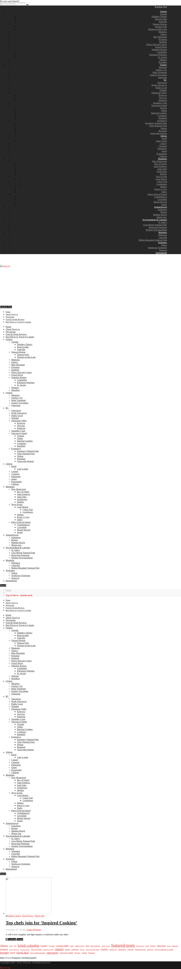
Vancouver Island (159, 105)
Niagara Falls (161, 27)
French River (161, 47)
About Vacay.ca (12, 314)
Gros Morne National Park (155, 225)
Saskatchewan (160, 207)
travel (12, 953)
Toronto (163, 14)
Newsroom (10, 317)
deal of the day (95, 946)
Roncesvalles (161, 19)
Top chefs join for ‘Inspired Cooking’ (41, 922)
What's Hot (40, 916)
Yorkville (163, 21)
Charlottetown (160, 197)
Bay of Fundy (160, 164)
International (161, 253)
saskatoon (150, 949)
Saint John (162, 169)
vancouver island (66, 953)
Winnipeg (162, 235)
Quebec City (161, 70)
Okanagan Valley (159, 93)
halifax (153, 946)
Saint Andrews (160, 166)
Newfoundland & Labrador (154, 220)
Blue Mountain (160, 37)
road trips (130, 950)
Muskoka (163, 32)
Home (8, 312)
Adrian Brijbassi (33, 930)
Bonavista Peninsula (158, 227)
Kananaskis (162, 154)
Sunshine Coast (160, 103)
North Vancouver (159, 85)
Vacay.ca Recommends (37, 953)
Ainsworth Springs (158, 133)
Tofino (164, 110)
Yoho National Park (158, 126)
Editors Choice (14, 916)
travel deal (22, 952)
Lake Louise (161, 141)
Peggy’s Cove (160, 189)
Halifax (163, 187)
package (75, 949)
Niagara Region (160, 24)
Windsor (163, 60)
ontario (59, 949)
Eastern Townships (158, 75)
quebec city (113, 950)
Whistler (163, 90)
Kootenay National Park (156, 123)
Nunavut (163, 250)
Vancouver (162, 82)
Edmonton (162, 148)
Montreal (163, 67)
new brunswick (14, 949)
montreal (4, 949)
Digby (164, 192)
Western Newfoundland (156, 230)
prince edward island (92, 949)
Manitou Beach (160, 214)
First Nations (140, 946)
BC (165, 80)
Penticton (163, 100)
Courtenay (162, 115)
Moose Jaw (162, 217)
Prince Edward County (156, 44)
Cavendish (162, 199)
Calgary (163, 143)
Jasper (164, 151)
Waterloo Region (159, 49)
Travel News (27, 916)
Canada (52, 946)
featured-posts (123, 945)
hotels (169, 946)
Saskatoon (162, 209)
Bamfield (163, 118)
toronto (4, 952)
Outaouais (162, 77)
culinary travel (79, 946)
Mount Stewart (160, 202)
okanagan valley (48, 949)
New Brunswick (159, 161)
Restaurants (122, 950)
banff (11, 946)
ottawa (67, 949)
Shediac (163, 174)
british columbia (28, 945)
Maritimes (162, 159)
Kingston (163, 39)
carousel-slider (62, 946)
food (147, 946)
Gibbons (163, 156)
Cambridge (162, 52)
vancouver (52, 952)
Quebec (163, 65)
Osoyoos (163, 98)
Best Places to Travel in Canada (18, 322)
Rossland (163, 131)
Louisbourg (162, 184)
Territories (162, 242)
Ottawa (163, 34)
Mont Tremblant (159, 72)
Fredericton (162, 171)
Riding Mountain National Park (153, 240)
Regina (163, 212)
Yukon (164, 245)
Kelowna (163, 95)
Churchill (163, 237)
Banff (164, 138)
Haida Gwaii (161, 87)
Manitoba (162, 232)
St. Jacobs (162, 57)
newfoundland (25, 949)
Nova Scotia (161, 176)
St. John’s (162, 222)
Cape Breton (161, 179)
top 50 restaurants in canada (164, 950)
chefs (72, 946)
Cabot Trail (162, 181)
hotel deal (161, 946)
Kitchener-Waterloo (158, 54)
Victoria (163, 108)
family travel (106, 946)
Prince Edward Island (157, 194)
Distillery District (159, 16)
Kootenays (162, 121)
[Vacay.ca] (5, 266)
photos (82, 949)
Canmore (163, 146)
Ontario (163, 11)
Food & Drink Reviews (15, 319)
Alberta (163, 136)
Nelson (163, 128)
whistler (84, 953)
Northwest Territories (157, 247)
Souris (164, 204)
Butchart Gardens (159, 113)
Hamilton (163, 62)
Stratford (163, 42)
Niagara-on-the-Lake (157, 29)
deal (87, 946)
